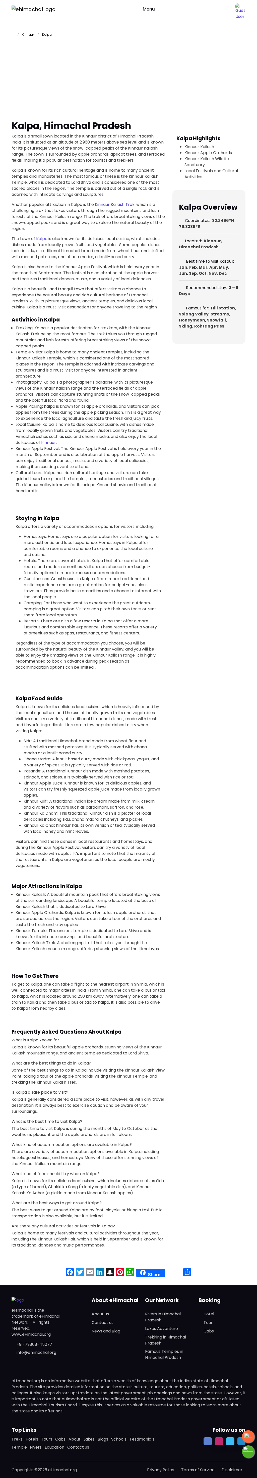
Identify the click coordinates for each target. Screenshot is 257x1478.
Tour (208, 1322)
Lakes (89, 1439)
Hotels (32, 1439)
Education (54, 1447)
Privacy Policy (160, 1470)
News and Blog (106, 1331)
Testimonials (142, 1439)
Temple (19, 1447)
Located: (193, 241)
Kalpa (41, 239)
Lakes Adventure (161, 1328)
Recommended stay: (206, 287)
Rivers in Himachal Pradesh (163, 1317)
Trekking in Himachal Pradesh (165, 1340)
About (75, 1439)
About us (100, 1314)
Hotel (209, 1314)
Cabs (209, 1331)
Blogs (103, 1439)
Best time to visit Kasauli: (209, 261)
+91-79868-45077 (34, 1344)
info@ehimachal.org (36, 1352)
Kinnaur (28, 34)
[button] (240, 9)
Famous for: (197, 308)
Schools (118, 1439)
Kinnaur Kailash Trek (115, 204)
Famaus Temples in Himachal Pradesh (164, 1354)
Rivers (36, 1447)
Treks (17, 1439)
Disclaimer (232, 1470)
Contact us (102, 1322)
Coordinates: (197, 220)
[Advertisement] (128, 80)
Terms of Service (198, 1470)
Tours (46, 1439)
